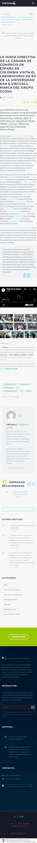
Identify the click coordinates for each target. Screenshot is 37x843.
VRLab (28, 391)
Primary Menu (33, 3)
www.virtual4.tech (14, 779)
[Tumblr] (12, 397)
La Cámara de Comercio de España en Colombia (16, 228)
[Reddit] (17, 397)
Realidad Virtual (27, 19)
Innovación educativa (10, 384)
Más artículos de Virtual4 (15, 468)
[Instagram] (20, 816)
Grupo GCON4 (5, 146)
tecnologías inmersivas (10, 391)
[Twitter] (6, 397)
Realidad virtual (25, 384)
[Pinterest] (9, 397)
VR (21, 391)
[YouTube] (22, 816)
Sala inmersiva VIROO (9, 22)
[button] (24, 102)
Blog (6, 585)
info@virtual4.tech (15, 775)
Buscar (33, 509)
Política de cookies (23, 823)
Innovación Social (7, 19)
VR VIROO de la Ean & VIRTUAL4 (20, 136)
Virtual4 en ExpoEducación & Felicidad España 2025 (22, 526)
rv (17, 388)
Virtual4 (7, 14)
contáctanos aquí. (10, 369)
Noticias (17, 19)
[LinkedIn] (15, 397)
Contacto (11, 823)
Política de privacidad (18, 826)
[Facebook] (3, 397)
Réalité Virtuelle (9, 388)
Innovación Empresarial (25, 17)
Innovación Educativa (9, 17)
